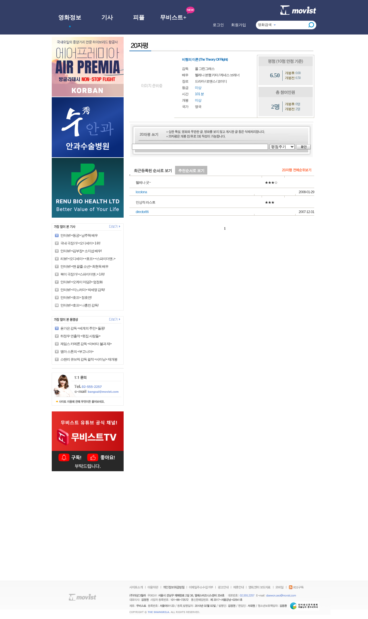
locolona (141, 192)
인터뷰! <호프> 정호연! (75, 298)
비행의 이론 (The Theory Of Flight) (205, 60)
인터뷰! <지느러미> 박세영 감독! (82, 290)
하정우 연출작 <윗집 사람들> (80, 336)
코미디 (222, 81)
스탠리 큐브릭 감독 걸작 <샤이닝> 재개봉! (89, 359)
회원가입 (238, 25)
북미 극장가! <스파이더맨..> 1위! (82, 274)
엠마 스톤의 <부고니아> (76, 352)
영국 (198, 107)
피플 (139, 17)
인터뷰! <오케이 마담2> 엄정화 (81, 282)
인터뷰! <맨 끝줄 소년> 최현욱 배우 (84, 267)
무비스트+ (173, 17)
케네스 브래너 (229, 75)
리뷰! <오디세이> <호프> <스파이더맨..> (87, 259)
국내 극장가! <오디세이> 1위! (80, 243)
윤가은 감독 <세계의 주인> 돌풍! (82, 328)
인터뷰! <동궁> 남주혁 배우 (79, 235)
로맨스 (211, 81)
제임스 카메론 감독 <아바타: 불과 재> (86, 344)
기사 (107, 17)
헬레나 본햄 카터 (206, 75)
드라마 (199, 81)
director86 (142, 212)
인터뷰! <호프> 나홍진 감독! (79, 305)
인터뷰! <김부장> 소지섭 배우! (80, 251)
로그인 (218, 25)
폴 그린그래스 (204, 69)
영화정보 (69, 17)
